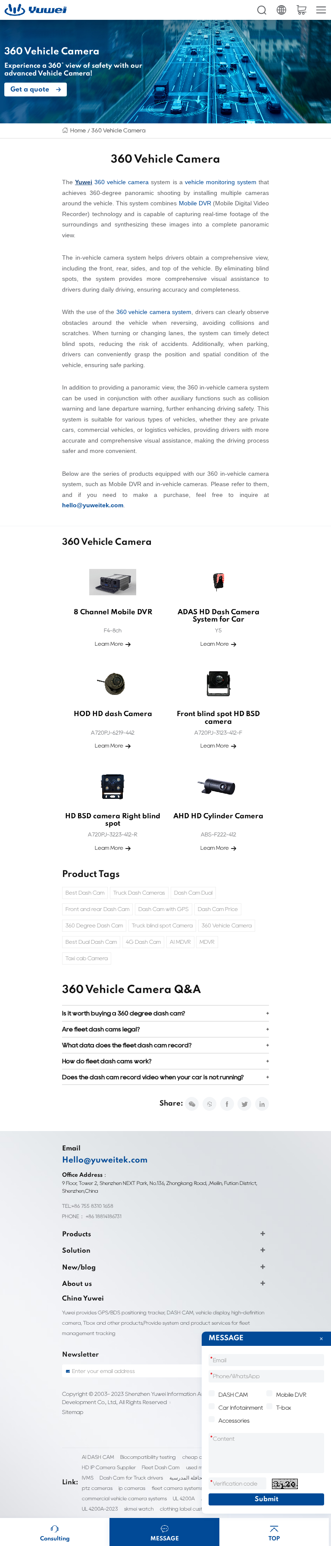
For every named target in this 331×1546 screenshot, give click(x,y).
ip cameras (132, 1488)
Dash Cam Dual (193, 892)
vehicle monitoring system (220, 182)
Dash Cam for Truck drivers (131, 1477)
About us (77, 1284)
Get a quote (29, 89)
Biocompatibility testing (148, 1457)
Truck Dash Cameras (139, 892)
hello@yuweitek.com (92, 505)
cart (301, 10)
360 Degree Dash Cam (94, 925)
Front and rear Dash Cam (97, 909)
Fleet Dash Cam (161, 1467)
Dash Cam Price (218, 909)
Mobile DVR (195, 203)
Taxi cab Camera (87, 958)
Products (76, 1234)
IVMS (88, 1477)
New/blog (79, 1267)
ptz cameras (97, 1488)
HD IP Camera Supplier (109, 1467)
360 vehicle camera (121, 182)
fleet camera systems (177, 1488)
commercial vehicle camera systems (124, 1498)
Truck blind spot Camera (162, 925)
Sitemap (72, 1412)
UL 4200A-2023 (100, 1508)
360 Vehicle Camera (227, 925)
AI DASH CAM (98, 1457)
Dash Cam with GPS (163, 909)
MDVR (207, 942)
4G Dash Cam (143, 942)
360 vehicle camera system (154, 311)
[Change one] (285, 1484)
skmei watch (138, 1508)
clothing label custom (185, 1508)
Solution (76, 1250)
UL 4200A (184, 1498)
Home (78, 130)
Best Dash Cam (85, 892)
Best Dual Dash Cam (91, 942)
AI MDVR (180, 942)
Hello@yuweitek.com (104, 1160)
